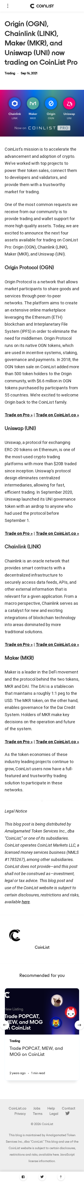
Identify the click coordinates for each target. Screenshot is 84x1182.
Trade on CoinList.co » (57, 414)
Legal (53, 1114)
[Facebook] (23, 1176)
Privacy (20, 1114)
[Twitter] (42, 1176)
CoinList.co (17, 1108)
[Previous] (4, 1025)
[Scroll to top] (61, 1176)
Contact (68, 1108)
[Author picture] (15, 934)
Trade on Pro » (19, 414)
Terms (37, 1114)
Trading (10, 73)
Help (51, 1108)
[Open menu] (7, 6)
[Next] (79, 1025)
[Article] (42, 1011)
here (56, 1154)
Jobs (36, 1108)
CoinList (42, 948)
